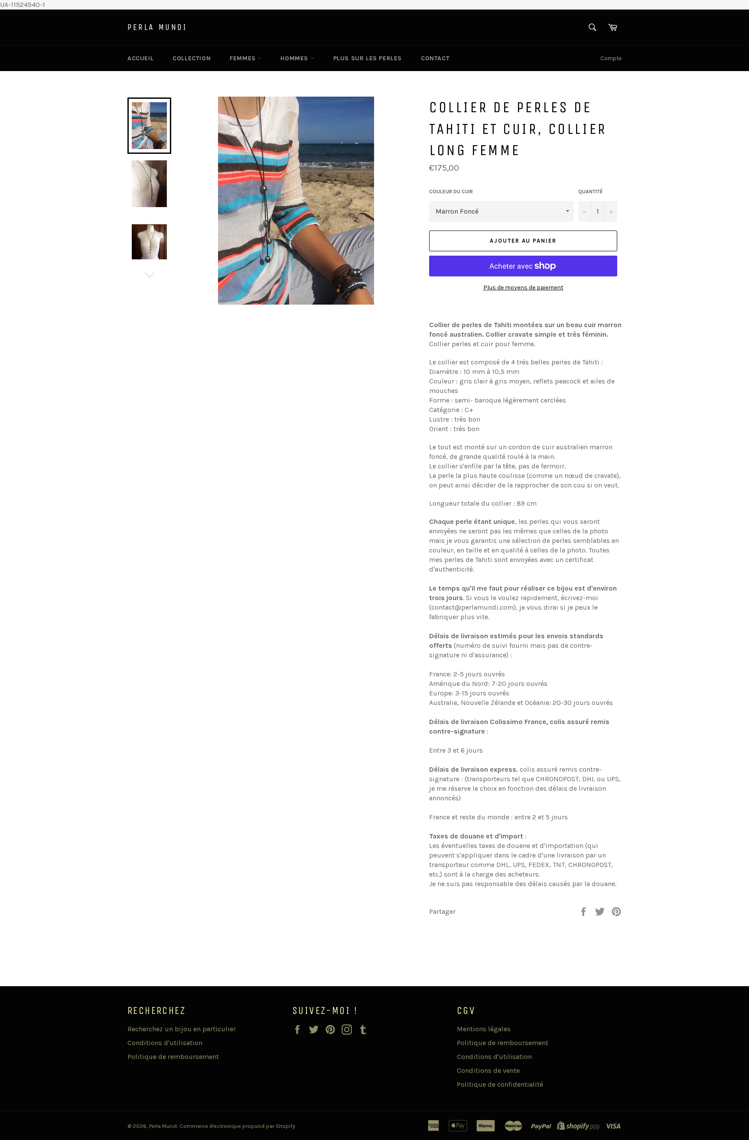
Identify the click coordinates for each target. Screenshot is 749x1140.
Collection (192, 58)
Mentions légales (484, 1029)
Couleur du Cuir (451, 191)
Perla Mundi (157, 27)
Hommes (295, 58)
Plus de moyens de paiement (523, 287)
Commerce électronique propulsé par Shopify (237, 1126)
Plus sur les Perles (367, 58)
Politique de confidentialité (500, 1084)
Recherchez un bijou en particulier (181, 1029)
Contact (435, 58)
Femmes (243, 58)
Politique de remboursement (173, 1056)
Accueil (140, 58)
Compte (611, 58)
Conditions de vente (488, 1070)
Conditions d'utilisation (164, 1043)
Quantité (590, 191)
